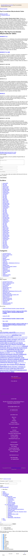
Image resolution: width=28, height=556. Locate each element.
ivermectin (19, 362)
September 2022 (6, 232)
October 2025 (5, 191)
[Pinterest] (23, 383)
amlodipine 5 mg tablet (6, 336)
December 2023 (6, 217)
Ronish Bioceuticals (16, 468)
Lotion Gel (5, 261)
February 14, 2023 (4, 13)
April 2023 (5, 225)
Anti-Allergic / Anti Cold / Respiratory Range (17, 511)
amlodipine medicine (18, 338)
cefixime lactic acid (19, 346)
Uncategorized (6, 275)
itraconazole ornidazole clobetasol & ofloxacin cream (12, 361)
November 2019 (6, 236)
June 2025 (5, 196)
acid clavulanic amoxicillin (8, 332)
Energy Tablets (6, 255)
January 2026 (5, 187)
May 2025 (5, 197)
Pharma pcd (5, 268)
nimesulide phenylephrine (7, 364)
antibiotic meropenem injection (20, 341)
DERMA (10, 515)
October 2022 (5, 231)
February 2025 (6, 200)
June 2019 (5, 242)
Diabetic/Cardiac (11, 510)
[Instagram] (18, 383)
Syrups (4, 273)
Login (2, 485)
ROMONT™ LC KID (5, 52)
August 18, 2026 (6, 316)
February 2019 (6, 246)
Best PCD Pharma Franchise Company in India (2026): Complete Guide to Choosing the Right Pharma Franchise (15, 312)
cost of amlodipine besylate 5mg (13, 349)
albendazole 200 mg (3, 333)
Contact (4, 519)
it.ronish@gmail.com (5, 15)
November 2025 (6, 190)
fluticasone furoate (12, 351)
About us (4, 492)
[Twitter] (14, 383)
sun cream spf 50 (19, 368)
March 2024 (5, 213)
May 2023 (5, 224)
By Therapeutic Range (10, 504)
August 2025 (5, 193)
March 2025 (5, 199)
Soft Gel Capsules (6, 271)
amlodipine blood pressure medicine (9, 338)
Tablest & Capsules (7, 274)
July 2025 (5, 195)
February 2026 (6, 186)
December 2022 (6, 230)
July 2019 (5, 240)
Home (4, 491)
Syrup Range (10, 498)
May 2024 (5, 211)
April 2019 (5, 244)
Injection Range (11, 499)
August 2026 (5, 183)
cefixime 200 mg (13, 346)
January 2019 (5, 247)
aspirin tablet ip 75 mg (6, 343)
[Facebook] (4, 383)
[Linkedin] (14, 387)
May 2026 (5, 184)
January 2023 (5, 229)
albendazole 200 (22, 332)
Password (2, 483)
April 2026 (5, 185)
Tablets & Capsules (12, 497)
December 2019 (6, 235)
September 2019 (6, 238)
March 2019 (5, 245)
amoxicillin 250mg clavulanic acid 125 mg (12, 339)
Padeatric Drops (6, 265)
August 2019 (5, 239)
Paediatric (10, 512)
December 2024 (6, 203)
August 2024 (5, 207)
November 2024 (6, 204)
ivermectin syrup (23, 362)
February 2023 (6, 227)
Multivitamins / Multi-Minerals (14, 517)
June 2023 (5, 223)
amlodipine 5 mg (17, 335)
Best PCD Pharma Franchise (14, 344)
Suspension (5, 272)
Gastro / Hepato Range (12, 508)
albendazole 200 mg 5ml (10, 333)
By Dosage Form (8, 496)
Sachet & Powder (6, 270)
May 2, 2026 (5, 321)
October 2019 (5, 237)
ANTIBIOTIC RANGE (13, 505)
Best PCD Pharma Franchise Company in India (13, 318)
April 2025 (5, 198)
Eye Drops (5, 257)
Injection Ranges (6, 259)
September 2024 (6, 206)
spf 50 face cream (8, 368)
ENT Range (10, 516)
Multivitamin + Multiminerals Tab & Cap (11, 262)
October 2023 (5, 219)
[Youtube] (9, 383)
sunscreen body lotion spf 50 (8, 370)
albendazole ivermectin (17, 333)
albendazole (17, 332)
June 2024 (5, 210)
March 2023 (5, 226)
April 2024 (5, 212)
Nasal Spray (5, 264)
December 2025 (6, 189)
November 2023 (6, 218)
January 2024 (5, 216)
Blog (4, 518)
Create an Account (7, 478)
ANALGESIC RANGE (13, 506)
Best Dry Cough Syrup (7, 254)
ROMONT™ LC (4, 36)
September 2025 (6, 192)
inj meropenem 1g (13, 352)
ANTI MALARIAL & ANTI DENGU (16, 509)
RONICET (2, 93)
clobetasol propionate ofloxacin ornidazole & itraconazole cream (14, 347)
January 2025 (5, 202)
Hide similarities (7, 527)
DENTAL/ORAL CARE (13, 514)
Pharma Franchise (3, 8)
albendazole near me (8, 335)
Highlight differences (8, 529)
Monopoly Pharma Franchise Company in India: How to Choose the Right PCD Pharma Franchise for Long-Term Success (15, 325)
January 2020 (5, 233)
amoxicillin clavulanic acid (8, 341)
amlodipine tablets (24, 338)
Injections (5, 260)
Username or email (4, 481)
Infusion (4, 258)
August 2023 (5, 222)
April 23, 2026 (6, 328)
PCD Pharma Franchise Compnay (10, 266)
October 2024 (5, 205)
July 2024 (5, 209)
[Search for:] (6, 278)
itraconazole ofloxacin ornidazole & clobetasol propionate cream (12, 356)
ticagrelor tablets (9, 371)
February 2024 (6, 215)
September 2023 (6, 220)
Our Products (5, 495)
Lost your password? (4, 487)
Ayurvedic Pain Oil (7, 253)
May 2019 (5, 243)
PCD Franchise (6, 494)
